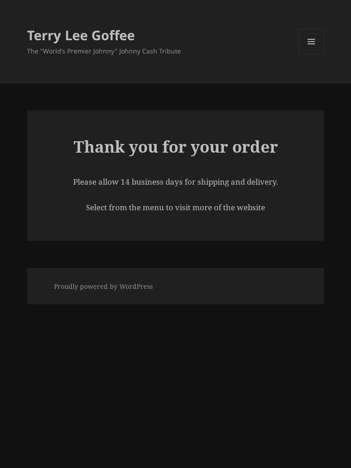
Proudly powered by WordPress (103, 286)
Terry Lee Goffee (81, 35)
